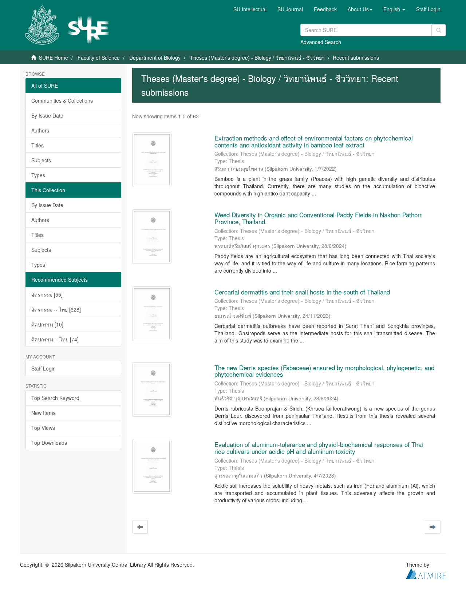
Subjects (41, 160)
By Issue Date (47, 115)
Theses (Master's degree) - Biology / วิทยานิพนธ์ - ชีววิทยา (257, 57)
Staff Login (43, 368)
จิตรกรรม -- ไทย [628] (56, 309)
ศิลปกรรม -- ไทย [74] (55, 339)
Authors (40, 130)
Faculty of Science (99, 57)
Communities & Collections (62, 100)
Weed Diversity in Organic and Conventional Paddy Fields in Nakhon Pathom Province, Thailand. (318, 218)
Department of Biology (155, 57)
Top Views (43, 427)
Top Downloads (49, 442)
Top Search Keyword (55, 397)
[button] (360, 9)
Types (38, 175)
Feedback (325, 9)
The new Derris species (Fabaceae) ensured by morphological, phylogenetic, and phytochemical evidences (324, 371)
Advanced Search (320, 41)
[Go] (438, 30)
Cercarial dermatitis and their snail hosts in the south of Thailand (302, 291)
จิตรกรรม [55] (47, 294)
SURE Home (53, 57)
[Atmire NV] (426, 573)
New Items (43, 412)
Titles (37, 145)
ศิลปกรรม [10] (47, 324)
